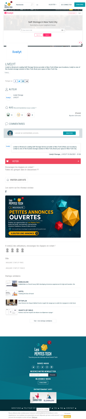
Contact (70, 408)
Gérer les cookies (43, 409)
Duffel (21, 291)
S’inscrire (79, 4)
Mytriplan (22, 301)
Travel (7, 73)
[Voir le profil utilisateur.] (8, 146)
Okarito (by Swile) (25, 310)
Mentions (16, 408)
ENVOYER (69, 133)
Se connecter (66, 5)
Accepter (67, 413)
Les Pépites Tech (8, 4)
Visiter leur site (18, 180)
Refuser (34, 417)
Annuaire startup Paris (14, 263)
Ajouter (52, 4)
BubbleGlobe (23, 282)
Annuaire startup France (15, 268)
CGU (55, 408)
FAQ (61, 408)
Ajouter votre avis (75, 115)
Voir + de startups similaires (43, 321)
